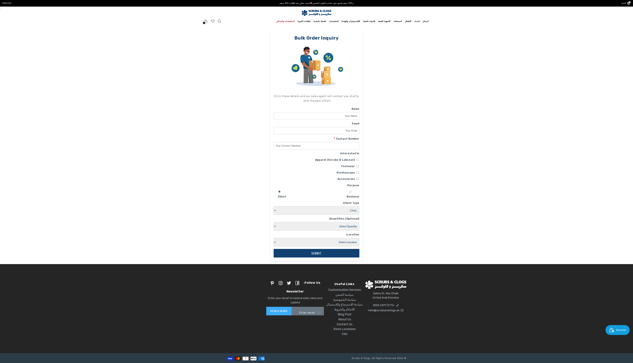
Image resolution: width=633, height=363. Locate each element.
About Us (344, 319)
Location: (352, 234)
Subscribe (279, 311)
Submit (316, 253)
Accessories (346, 179)
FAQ (344, 334)
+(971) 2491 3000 (384, 305)
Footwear (348, 166)
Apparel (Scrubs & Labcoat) (335, 159)
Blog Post (344, 314)
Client (282, 196)
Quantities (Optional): (344, 218)
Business (353, 196)
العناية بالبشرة (320, 21)
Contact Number (346, 138)
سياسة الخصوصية (344, 300)
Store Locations (344, 329)
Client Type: (351, 203)
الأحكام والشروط (344, 309)
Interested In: (349, 153)
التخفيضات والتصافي (285, 21)
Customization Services (344, 290)
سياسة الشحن (345, 295)
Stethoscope (346, 172)
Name (355, 108)
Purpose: (353, 185)
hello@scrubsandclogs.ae (383, 310)
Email (355, 123)
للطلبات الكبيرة (304, 21)
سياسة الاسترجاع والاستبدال (344, 304)
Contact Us (344, 324)
